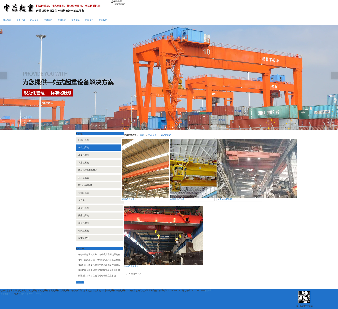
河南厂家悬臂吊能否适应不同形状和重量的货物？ (101, 270)
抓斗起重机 (83, 177)
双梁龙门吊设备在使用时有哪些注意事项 (97, 275)
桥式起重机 (166, 135)
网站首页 (7, 20)
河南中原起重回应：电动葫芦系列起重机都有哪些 (101, 260)
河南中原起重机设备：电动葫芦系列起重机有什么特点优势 (105, 254)
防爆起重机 (83, 215)
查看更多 (80, 282)
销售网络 (75, 20)
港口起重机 (83, 223)
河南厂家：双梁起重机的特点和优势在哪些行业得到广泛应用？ (107, 265)
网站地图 (4, 293)
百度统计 (209, 290)
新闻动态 (62, 20)
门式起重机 (83, 140)
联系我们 (103, 20)
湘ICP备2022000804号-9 (32, 293)
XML (11, 293)
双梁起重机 (83, 162)
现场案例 (48, 20)
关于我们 (20, 20)
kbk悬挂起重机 (85, 185)
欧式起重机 (83, 230)
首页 (142, 135)
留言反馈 (89, 20)
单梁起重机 (83, 155)
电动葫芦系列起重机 (87, 170)
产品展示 (34, 20)
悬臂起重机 (83, 208)
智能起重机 (83, 193)
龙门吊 (81, 200)
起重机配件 (83, 238)
